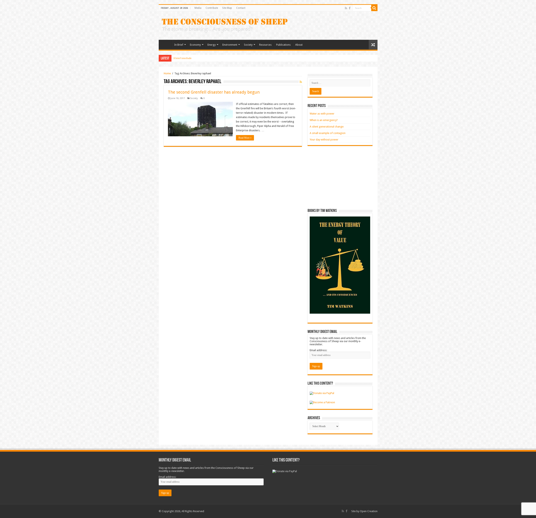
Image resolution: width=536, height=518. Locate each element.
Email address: (318, 350)
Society (248, 44)
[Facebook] (349, 8)
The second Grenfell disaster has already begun (214, 92)
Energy (211, 44)
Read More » (244, 137)
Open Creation (369, 511)
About (299, 44)
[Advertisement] (340, 177)
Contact (240, 7)
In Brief (178, 44)
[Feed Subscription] (301, 82)
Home (166, 44)
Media (198, 7)
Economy (195, 44)
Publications (283, 44)
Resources (265, 44)
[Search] (374, 8)
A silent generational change (327, 126)
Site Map (227, 7)
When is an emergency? (324, 120)
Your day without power (324, 139)
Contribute (212, 7)
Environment (229, 44)
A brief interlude (182, 58)
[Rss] (346, 8)
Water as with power (322, 113)
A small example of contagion (327, 133)
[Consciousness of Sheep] (224, 25)
